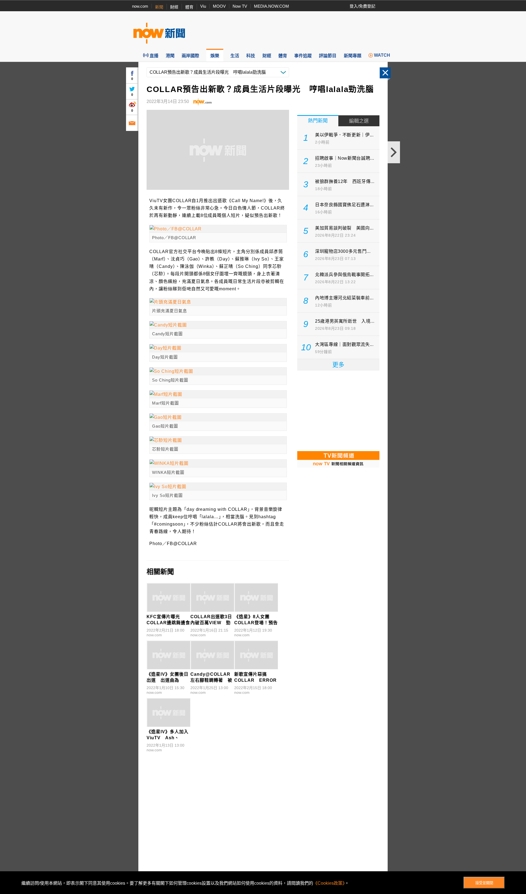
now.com (140, 6)
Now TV (240, 6)
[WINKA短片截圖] (218, 463)
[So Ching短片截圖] (218, 371)
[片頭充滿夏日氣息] (218, 302)
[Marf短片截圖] (218, 394)
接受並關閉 (484, 883)
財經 (174, 7)
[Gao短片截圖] (218, 417)
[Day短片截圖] (218, 348)
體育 (189, 7)
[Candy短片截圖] (218, 325)
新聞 (159, 7)
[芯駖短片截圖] (218, 440)
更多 (338, 364)
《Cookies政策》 (329, 883)
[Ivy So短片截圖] (218, 486)
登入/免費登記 (362, 6)
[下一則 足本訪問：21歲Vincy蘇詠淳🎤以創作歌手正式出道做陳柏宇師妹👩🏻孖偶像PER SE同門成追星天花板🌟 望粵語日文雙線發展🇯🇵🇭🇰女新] (394, 152)
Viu (203, 6)
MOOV (219, 6)
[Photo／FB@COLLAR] (218, 229)
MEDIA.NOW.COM (271, 6)
